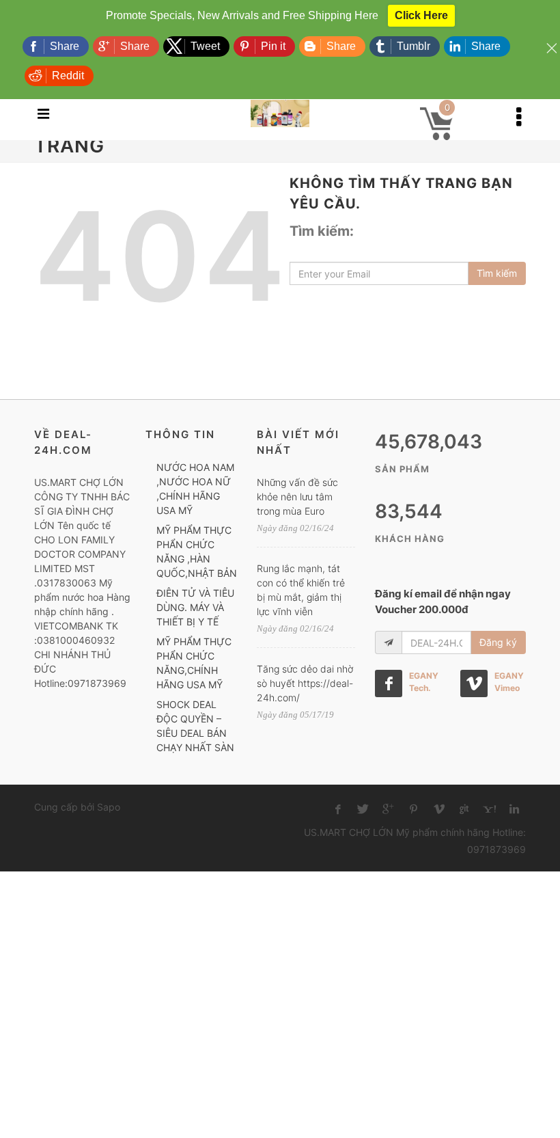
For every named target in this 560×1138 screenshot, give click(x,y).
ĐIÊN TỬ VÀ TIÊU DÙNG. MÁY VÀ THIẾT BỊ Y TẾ (195, 607)
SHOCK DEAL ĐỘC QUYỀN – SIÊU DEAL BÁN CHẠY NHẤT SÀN (195, 726)
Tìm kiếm (497, 273)
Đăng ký (498, 642)
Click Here (421, 15)
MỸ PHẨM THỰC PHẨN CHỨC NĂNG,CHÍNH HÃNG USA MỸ (194, 663)
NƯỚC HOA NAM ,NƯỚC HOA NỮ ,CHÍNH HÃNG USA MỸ (195, 488)
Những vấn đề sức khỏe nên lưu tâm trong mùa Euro (297, 496)
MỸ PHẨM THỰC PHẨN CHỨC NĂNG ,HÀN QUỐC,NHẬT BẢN (196, 551)
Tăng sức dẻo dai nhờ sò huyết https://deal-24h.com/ (305, 683)
